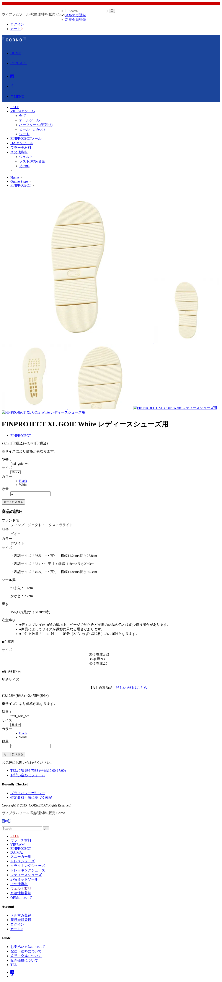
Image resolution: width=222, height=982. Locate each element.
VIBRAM (17, 844)
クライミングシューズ (27, 866)
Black (23, 481)
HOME (15, 53)
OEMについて (21, 897)
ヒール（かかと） (33, 129)
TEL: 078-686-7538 (38, 770)
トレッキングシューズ (27, 870)
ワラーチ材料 (20, 147)
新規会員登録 (75, 20)
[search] (112, 11)
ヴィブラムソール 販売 (14, 40)
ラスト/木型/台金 (32, 161)
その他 (24, 166)
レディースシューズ (26, 875)
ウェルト (26, 157)
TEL (13, 965)
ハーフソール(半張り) (35, 125)
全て (22, 116)
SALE (14, 836)
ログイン (17, 24)
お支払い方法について (27, 947)
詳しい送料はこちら (131, 687)
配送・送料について (26, 951)
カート (15, 29)
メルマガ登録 (75, 15)
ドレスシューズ (22, 861)
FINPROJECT (20, 435)
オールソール (29, 120)
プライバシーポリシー (27, 793)
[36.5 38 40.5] (15, 472)
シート (24, 134)
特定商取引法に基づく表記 (31, 797)
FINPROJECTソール (25, 138)
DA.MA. (16, 852)
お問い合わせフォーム (27, 775)
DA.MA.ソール (21, 143)
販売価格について (24, 960)
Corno (6, 821)
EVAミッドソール (24, 879)
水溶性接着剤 (20, 893)
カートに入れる (13, 501)
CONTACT (18, 63)
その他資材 (19, 152)
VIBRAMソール (22, 111)
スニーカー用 (20, 856)
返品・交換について (26, 956)
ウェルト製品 (20, 888)
